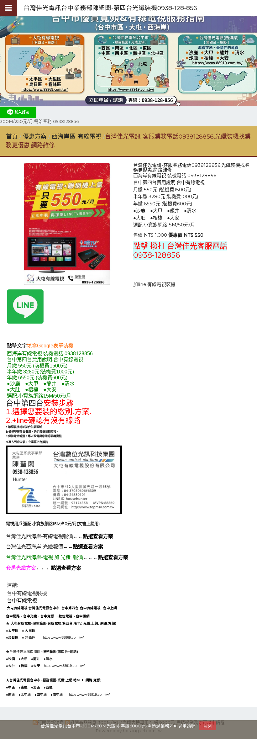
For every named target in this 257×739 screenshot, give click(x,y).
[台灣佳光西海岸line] (25, 322)
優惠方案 (35, 136)
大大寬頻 (33, 645)
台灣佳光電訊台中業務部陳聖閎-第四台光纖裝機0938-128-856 (110, 8)
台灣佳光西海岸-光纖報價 (34, 547)
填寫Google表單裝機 (50, 345)
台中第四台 (25, 403)
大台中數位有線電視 (83, 586)
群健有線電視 (16, 645)
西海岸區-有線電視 (77, 136)
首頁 (12, 136)
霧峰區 (30, 637)
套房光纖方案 (21, 568)
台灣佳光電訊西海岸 (25, 651)
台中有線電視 (22, 601)
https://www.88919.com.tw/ (64, 666)
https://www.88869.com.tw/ (63, 637)
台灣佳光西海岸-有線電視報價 (39, 536)
